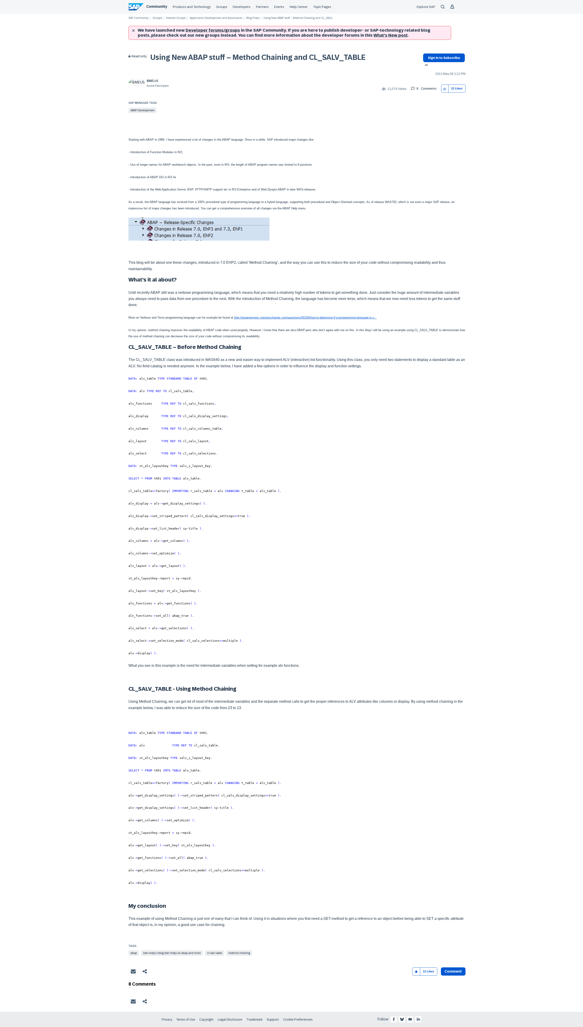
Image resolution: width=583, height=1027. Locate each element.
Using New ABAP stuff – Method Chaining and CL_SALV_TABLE (258, 57)
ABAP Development (142, 110)
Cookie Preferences (298, 1019)
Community (156, 6)
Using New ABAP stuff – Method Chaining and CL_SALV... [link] (298, 18)
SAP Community (138, 18)
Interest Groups (176, 18)
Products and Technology (192, 7)
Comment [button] (453, 971)
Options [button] (425, 65)
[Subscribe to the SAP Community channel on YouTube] (410, 1019)
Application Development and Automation (216, 18)
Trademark (254, 1019)
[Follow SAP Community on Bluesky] (402, 1019)
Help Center (299, 7)
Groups (221, 7)
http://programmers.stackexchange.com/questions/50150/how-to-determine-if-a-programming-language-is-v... (305, 317)
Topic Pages (322, 7)
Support (273, 1019)
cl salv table (214, 953)
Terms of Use (185, 1019)
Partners (262, 7)
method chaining (239, 953)
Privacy (167, 1019)
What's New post (390, 35)
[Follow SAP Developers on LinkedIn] (418, 1019)
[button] (444, 89)
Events (279, 7)
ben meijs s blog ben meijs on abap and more (172, 953)
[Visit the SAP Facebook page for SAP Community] (394, 1019)
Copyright (206, 1019)
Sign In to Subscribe (444, 58)
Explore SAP (426, 7)
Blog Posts (252, 18)
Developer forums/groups (213, 30)
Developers (242, 7)
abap (133, 953)
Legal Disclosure (230, 1019)
